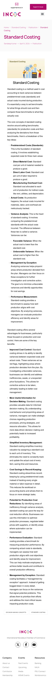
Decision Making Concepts (16, 612)
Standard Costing (38, 612)
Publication (37, 43)
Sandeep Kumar (10, 43)
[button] (42, 14)
